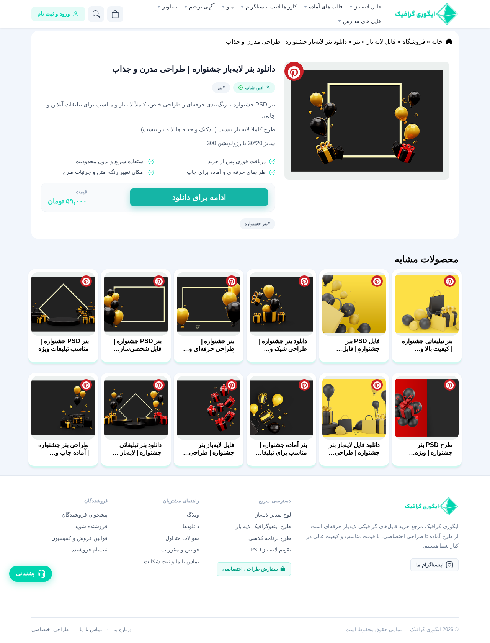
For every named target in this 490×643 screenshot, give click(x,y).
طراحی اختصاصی (50, 629)
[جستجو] (96, 14)
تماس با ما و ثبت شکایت (171, 561)
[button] (366, 121)
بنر (356, 41)
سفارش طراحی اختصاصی (250, 569)
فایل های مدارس (362, 21)
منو (230, 6)
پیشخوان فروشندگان (85, 515)
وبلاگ (193, 515)
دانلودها (191, 526)
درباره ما (122, 629)
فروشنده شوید (91, 526)
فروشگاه (413, 41)
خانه (437, 41)
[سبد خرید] (115, 14)
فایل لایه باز (367, 6)
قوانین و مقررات (180, 549)
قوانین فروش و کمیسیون (79, 538)
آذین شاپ (254, 87)
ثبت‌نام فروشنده (89, 549)
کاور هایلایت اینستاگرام (271, 6)
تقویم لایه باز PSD (270, 549)
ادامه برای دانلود (199, 197)
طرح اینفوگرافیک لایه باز (263, 526)
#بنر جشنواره (257, 223)
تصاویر (169, 6)
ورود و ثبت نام (54, 14)
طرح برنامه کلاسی (269, 538)
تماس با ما (91, 629)
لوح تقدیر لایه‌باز (273, 515)
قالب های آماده (326, 6)
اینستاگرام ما (430, 565)
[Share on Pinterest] (450, 281)
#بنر (221, 87)
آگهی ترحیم (202, 6)
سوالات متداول (182, 538)
